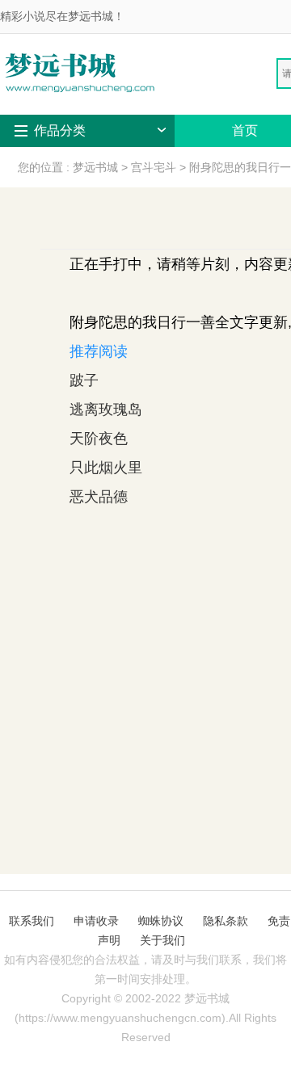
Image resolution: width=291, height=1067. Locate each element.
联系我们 (31, 920)
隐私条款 (225, 920)
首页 (245, 130)
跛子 (84, 380)
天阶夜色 (99, 439)
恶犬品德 (99, 497)
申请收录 (96, 920)
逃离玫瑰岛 (106, 409)
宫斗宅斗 (153, 167)
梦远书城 (95, 167)
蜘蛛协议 (160, 920)
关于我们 (162, 940)
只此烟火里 (106, 468)
